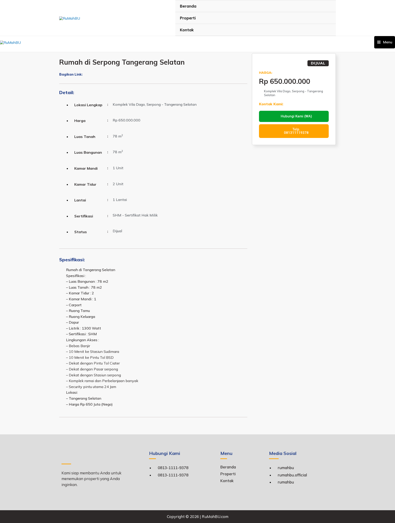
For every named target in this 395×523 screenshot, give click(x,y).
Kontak (187, 29)
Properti (188, 18)
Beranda (188, 6)
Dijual (318, 63)
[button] (84, 75)
